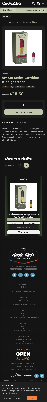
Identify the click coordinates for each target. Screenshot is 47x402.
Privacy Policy (12, 393)
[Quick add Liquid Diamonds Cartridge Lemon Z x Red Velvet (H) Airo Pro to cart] (36, 212)
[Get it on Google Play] (43, 10)
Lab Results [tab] (21, 122)
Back (8, 16)
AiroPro (23, 179)
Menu (11, 22)
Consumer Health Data (23, 366)
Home (4, 22)
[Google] (32, 275)
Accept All (31, 398)
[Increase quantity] (39, 105)
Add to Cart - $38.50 (23, 112)
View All (8, 165)
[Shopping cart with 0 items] (38, 3)
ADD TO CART (25, 232)
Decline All (7, 398)
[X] (20, 275)
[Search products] (33, 3)
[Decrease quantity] (8, 105)
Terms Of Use (30, 364)
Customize (20, 398)
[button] (23, 206)
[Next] (26, 165)
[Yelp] (26, 275)
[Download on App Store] (39, 10)
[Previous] (20, 165)
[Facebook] (14, 275)
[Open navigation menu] (43, 3)
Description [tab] (7, 122)
